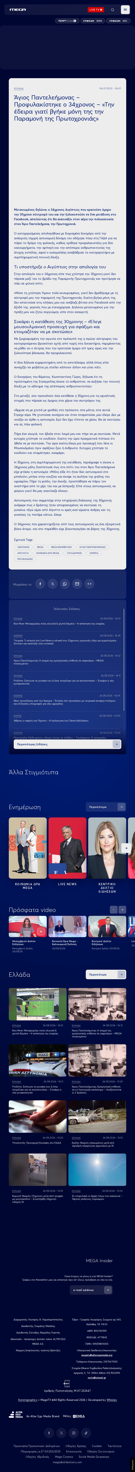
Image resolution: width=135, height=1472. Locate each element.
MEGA (40, 547)
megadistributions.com (67, 1462)
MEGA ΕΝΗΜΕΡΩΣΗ (61, 547)
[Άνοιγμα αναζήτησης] (112, 9)
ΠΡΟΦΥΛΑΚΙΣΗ (25, 559)
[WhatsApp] (65, 584)
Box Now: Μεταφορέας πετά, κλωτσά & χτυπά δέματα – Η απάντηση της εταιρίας (59, 623)
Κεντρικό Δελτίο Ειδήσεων (101, 943)
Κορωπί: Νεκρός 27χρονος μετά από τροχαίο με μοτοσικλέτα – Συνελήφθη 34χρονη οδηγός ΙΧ (37, 1199)
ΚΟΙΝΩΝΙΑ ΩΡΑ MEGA (47, 553)
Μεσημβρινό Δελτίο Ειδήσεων (24, 943)
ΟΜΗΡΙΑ (93, 553)
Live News (67, 884)
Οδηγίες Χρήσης (76, 1446)
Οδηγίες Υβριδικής (37, 1456)
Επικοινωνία (73, 1451)
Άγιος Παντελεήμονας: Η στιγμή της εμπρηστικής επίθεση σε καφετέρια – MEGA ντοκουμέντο (59, 662)
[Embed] (89, 584)
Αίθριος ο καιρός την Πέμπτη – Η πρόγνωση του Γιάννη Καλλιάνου (51, 720)
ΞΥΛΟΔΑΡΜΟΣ (74, 553)
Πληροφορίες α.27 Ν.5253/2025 (40, 1451)
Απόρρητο (132, 1465)
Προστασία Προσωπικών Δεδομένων (37, 1446)
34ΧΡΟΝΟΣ (23, 547)
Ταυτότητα (114, 1446)
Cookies (97, 1446)
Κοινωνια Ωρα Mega (27, 886)
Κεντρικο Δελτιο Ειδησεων (107, 887)
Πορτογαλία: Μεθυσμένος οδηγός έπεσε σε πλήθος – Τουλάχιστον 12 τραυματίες (60, 737)
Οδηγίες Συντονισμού (100, 1451)
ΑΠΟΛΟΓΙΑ (23, 553)
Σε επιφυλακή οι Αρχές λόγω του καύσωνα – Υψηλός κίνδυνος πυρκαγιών (97, 1197)
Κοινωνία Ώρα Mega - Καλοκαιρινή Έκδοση (65, 943)
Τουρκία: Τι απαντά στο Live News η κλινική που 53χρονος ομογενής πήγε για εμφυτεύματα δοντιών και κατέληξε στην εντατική (65, 642)
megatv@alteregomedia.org (96, 1355)
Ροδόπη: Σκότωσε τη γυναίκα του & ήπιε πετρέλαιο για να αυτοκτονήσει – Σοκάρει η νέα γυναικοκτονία (64, 682)
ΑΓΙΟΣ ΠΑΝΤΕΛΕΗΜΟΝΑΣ (92, 547)
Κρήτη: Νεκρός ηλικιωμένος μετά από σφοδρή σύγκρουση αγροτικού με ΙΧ (93, 1144)
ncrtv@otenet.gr (97, 1377)
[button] (125, 9)
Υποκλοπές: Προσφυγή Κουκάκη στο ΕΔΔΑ (36, 1142)
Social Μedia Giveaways (94, 1456)
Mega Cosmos (64, 1456)
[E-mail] (77, 584)
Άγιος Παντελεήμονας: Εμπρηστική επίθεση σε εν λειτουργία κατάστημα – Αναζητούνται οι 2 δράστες (96, 1089)
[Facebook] (40, 584)
